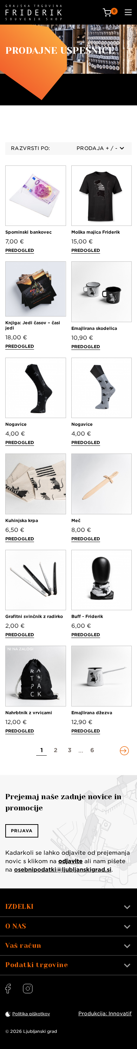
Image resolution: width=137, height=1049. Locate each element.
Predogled (19, 250)
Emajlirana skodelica (94, 328)
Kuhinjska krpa (21, 520)
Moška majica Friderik (95, 232)
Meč (75, 520)
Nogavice (16, 424)
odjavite (70, 861)
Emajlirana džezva (91, 712)
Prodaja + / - (97, 148)
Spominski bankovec (28, 232)
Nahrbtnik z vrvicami (28, 712)
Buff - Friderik (87, 616)
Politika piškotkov (31, 1013)
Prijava (22, 830)
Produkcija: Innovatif (105, 1013)
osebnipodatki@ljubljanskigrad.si (62, 869)
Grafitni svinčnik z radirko (34, 616)
